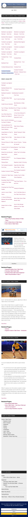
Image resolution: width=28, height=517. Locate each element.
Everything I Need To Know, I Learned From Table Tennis (7, 182)
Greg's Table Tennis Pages (14, 5)
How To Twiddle (17, 121)
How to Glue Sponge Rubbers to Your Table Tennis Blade (19, 206)
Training (5, 427)
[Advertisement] (14, 454)
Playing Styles (4, 162)
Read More (15, 264)
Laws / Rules (6, 431)
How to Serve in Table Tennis (11, 223)
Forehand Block (17, 58)
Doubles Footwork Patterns (7, 171)
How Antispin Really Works (11, 403)
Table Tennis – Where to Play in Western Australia (12, 496)
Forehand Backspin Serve (7, 67)
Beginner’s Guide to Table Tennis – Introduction (16, 330)
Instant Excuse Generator (7, 104)
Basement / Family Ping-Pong (10, 436)
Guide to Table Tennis (6, 419)
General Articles (5, 489)
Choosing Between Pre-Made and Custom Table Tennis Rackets (6, 127)
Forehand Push (17, 67)
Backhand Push (4, 63)
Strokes (5, 426)
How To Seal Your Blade (19, 99)
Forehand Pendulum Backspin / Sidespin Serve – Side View (20, 72)
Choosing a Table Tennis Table (12, 271)
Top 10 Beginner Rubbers (20, 158)
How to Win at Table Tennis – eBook (11, 477)
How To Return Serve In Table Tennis (13, 222)
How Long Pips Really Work (11, 486)
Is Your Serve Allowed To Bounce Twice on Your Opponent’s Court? (19, 115)
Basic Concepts (7, 422)
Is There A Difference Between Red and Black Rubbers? (6, 199)
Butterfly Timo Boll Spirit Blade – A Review (13, 483)
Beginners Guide (7, 421)
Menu (15, 10)
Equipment (5, 424)
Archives (7, 328)
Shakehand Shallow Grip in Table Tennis (14, 269)
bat (22, 243)
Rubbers (5, 485)
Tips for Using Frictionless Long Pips (13, 408)
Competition (6, 429)
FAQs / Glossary (7, 433)
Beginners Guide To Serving (20, 162)
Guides (3, 475)
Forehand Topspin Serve (19, 89)
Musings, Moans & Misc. (9, 434)
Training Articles (5, 494)
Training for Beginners (19, 188)
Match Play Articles (5, 491)
